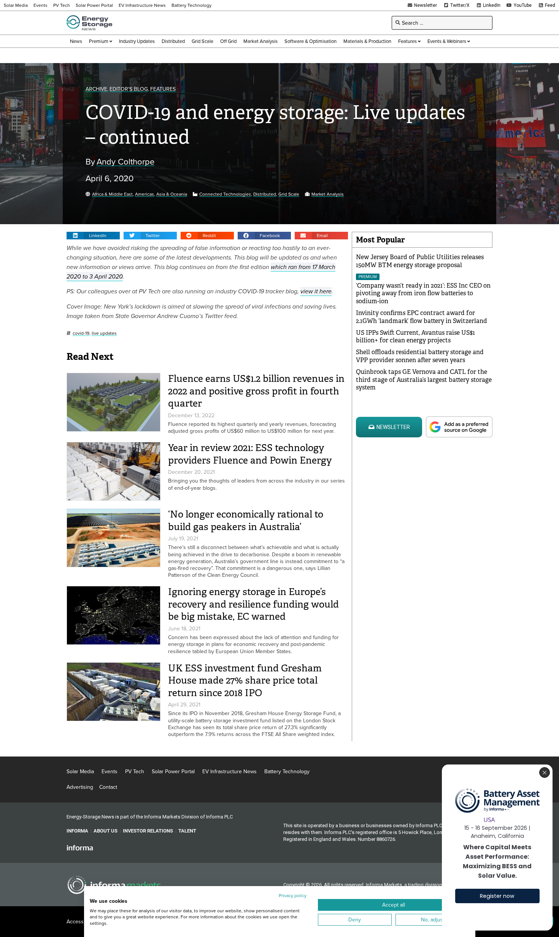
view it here (316, 291)
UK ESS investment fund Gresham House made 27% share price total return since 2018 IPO (245, 680)
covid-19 (81, 333)
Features (163, 89)
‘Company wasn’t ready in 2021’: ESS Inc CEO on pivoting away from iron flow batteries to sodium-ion (423, 293)
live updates (104, 333)
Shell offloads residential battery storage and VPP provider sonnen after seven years (420, 356)
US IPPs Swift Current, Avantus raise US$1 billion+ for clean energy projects (415, 337)
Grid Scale (288, 194)
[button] (93, 235)
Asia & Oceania (171, 194)
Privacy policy (292, 895)
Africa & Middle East (112, 194)
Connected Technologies (225, 194)
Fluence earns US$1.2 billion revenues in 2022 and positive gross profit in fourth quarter (256, 391)
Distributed (264, 194)
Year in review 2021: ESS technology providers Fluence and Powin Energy (250, 454)
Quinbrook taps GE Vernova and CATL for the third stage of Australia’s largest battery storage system (424, 380)
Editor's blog (129, 89)
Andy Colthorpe (125, 161)
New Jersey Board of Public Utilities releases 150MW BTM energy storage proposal (420, 261)
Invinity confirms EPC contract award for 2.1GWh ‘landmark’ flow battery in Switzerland (421, 317)
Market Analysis (327, 194)
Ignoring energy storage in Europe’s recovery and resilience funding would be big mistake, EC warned (253, 604)
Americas (144, 194)
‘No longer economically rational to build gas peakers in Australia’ (245, 520)
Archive (96, 89)
